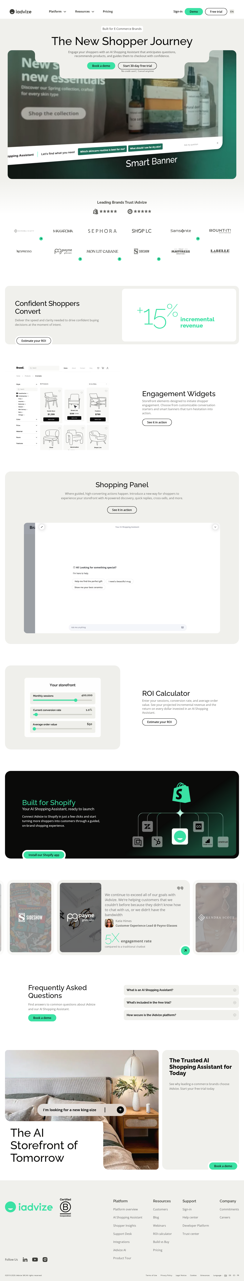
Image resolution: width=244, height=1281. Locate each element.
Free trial (216, 12)
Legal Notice (181, 1275)
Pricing (108, 11)
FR (238, 1275)
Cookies (193, 1275)
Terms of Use (151, 1275)
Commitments (229, 1209)
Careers (225, 1217)
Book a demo (101, 66)
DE (230, 1275)
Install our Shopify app (44, 855)
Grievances (205, 1275)
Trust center (191, 1234)
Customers (160, 1209)
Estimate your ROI (33, 341)
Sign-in (178, 11)
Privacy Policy (166, 1275)
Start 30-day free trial (137, 66)
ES (234, 1275)
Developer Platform (196, 1226)
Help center (190, 1217)
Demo (194, 12)
